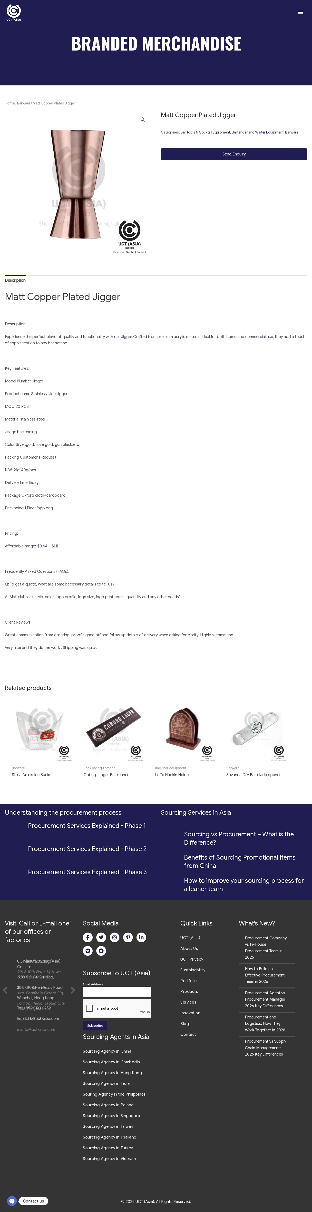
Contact (188, 1034)
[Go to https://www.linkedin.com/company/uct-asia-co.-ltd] (141, 937)
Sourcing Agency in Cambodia (111, 1062)
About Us (189, 948)
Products (189, 991)
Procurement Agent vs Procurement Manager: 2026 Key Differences (265, 999)
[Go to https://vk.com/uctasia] (88, 951)
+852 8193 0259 (37, 1008)
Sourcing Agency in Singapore (111, 1115)
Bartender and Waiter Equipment (257, 132)
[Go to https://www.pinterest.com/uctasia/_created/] (128, 937)
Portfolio (188, 980)
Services (188, 1002)
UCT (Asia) (190, 937)
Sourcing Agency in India (106, 1083)
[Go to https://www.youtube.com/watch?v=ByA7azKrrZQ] (101, 951)
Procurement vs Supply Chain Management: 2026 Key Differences (265, 1048)
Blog (184, 1023)
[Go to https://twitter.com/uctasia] (101, 937)
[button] (142, 119)
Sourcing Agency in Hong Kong (112, 1072)
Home (10, 103)
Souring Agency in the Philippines (114, 1094)
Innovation (190, 1013)
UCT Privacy (191, 959)
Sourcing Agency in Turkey (108, 1148)
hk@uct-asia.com (43, 1018)
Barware (23, 103)
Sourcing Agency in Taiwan (108, 1126)
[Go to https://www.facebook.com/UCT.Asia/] (88, 937)
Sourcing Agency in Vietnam (109, 1158)
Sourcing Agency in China (107, 1051)
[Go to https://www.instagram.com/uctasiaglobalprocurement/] (114, 937)
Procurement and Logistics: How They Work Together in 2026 (265, 1024)
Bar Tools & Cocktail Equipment (205, 132)
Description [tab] (15, 280)
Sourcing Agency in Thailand (109, 1137)
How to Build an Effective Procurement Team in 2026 (265, 975)
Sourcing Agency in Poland (108, 1105)
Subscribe (95, 1025)
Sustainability (192, 970)
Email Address (94, 984)
